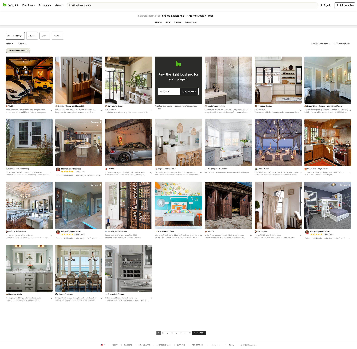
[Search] (69, 5)
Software (43, 5)
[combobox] (192, 5)
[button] (15, 36)
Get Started (189, 91)
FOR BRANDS (197, 345)
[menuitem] (29, 5)
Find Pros (27, 5)
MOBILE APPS (144, 345)
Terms (231, 345)
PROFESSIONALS (163, 345)
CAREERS (128, 345)
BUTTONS (181, 345)
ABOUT (115, 345)
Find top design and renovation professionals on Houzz (176, 107)
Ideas (58, 5)
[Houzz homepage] (11, 5)
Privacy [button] (214, 345)
